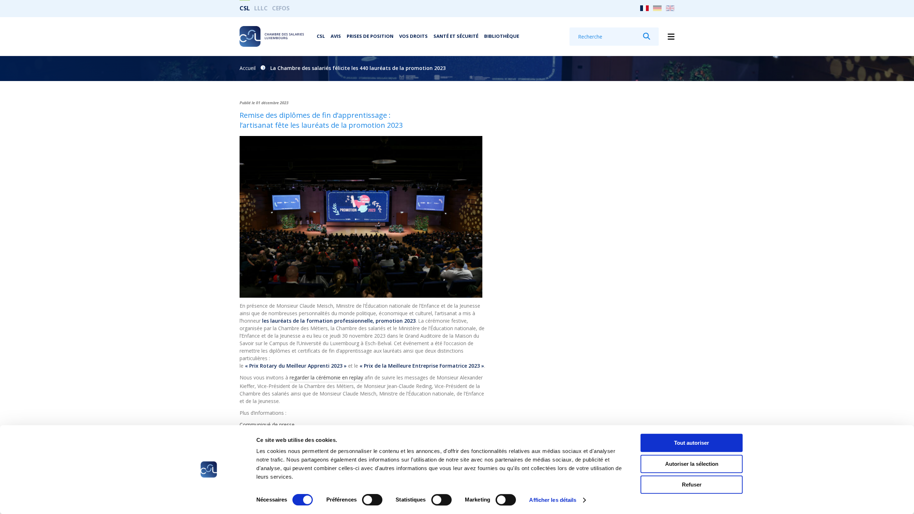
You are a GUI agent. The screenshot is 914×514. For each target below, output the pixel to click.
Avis (336, 36)
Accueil (248, 68)
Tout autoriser (691, 443)
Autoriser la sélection (691, 464)
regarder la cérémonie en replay (326, 377)
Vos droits (413, 36)
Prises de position (370, 36)
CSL (245, 8)
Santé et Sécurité (455, 36)
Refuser (692, 485)
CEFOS (281, 8)
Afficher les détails (552, 500)
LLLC (261, 8)
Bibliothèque (501, 36)
